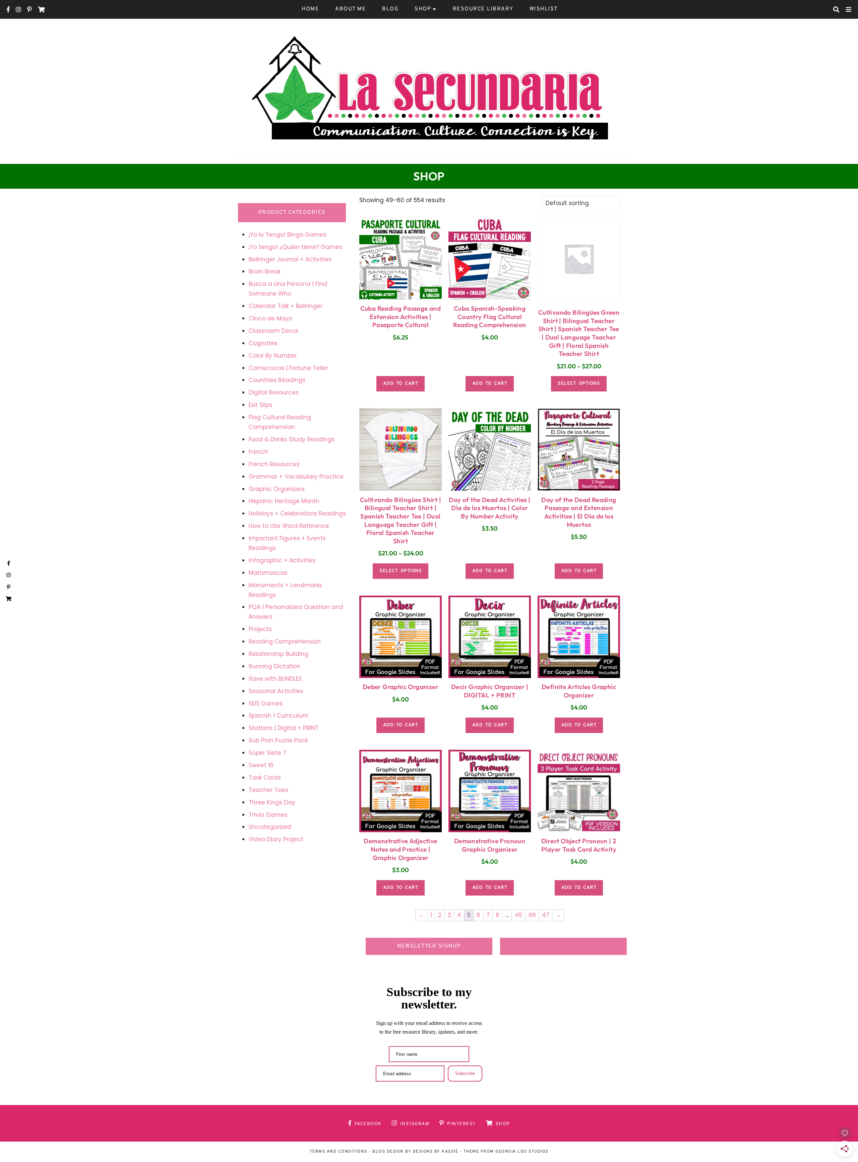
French (258, 452)
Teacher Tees (268, 790)
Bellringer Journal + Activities (290, 259)
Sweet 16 (261, 765)
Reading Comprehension (285, 641)
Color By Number (273, 356)
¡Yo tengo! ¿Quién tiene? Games (295, 247)
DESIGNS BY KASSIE (435, 1151)
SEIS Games (266, 703)
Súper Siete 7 (267, 753)
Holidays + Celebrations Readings (297, 513)
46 (532, 915)
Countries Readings (277, 380)
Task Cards (265, 778)
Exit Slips (260, 405)
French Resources (274, 464)
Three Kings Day (272, 802)
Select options (579, 383)
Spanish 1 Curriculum (278, 716)
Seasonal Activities (276, 691)
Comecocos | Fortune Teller (288, 368)
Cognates (263, 343)
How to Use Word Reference (289, 526)
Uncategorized (270, 827)
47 (545, 915)
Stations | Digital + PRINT (283, 728)
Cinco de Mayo (270, 318)
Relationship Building (278, 654)
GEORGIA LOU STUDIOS (522, 1151)
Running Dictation (274, 666)
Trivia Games (268, 815)
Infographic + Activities (282, 560)
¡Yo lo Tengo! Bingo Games (287, 235)
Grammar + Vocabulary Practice (296, 477)
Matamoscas (268, 573)
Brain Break (265, 271)
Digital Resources (274, 392)
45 (518, 915)
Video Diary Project (276, 839)
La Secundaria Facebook (563, 946)
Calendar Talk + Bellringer (285, 306)
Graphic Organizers (277, 489)
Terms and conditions (338, 1151)
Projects (260, 629)
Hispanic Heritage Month (284, 501)
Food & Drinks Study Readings (291, 439)
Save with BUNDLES (275, 679)
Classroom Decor (274, 331)
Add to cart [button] (400, 383)
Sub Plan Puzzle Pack (278, 740)
